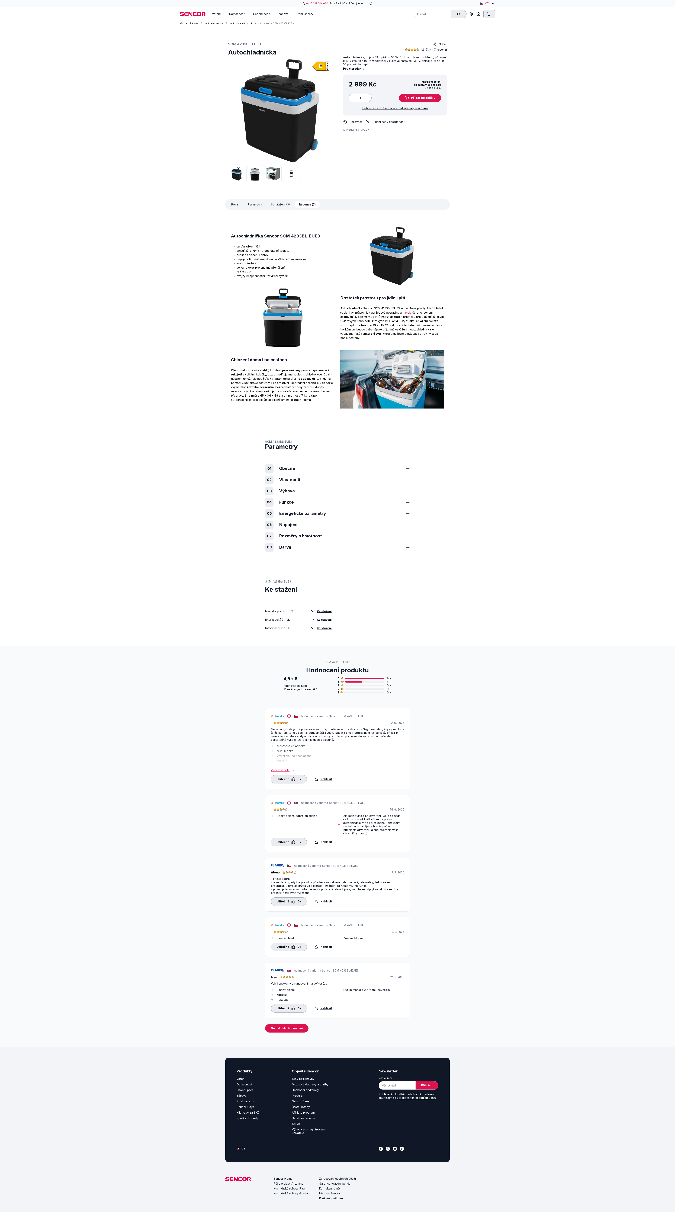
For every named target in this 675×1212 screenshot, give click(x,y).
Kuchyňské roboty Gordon (292, 1193)
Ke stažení (324, 611)
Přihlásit (427, 1085)
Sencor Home (283, 1178)
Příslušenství (245, 1101)
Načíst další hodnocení (287, 1028)
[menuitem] (216, 14)
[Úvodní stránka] (181, 23)
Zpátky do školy (247, 1118)
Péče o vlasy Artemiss (288, 1183)
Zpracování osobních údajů (337, 1178)
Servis (296, 1124)
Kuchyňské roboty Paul (289, 1188)
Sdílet (443, 44)
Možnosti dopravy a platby (310, 1084)
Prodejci (297, 1095)
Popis (235, 204)
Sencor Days (245, 1107)
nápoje (407, 312)
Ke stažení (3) (280, 204)
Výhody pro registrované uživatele (309, 1131)
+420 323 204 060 (317, 3)
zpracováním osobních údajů (416, 1098)
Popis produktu (353, 68)
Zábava (194, 23)
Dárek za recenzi (303, 1118)
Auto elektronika (214, 23)
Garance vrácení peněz (335, 1183)
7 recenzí (440, 49)
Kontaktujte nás (330, 1188)
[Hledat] (458, 14)
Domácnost (244, 1084)
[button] (420, 98)
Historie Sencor (329, 1193)
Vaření (241, 1079)
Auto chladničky (239, 23)
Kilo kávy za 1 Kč (248, 1112)
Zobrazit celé (280, 770)
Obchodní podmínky (305, 1090)
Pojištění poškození (332, 1198)
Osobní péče (245, 1090)
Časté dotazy (301, 1107)
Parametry (255, 204)
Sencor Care (300, 1101)
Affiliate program (303, 1112)
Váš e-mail (385, 1078)
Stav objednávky (303, 1079)
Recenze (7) (307, 204)
